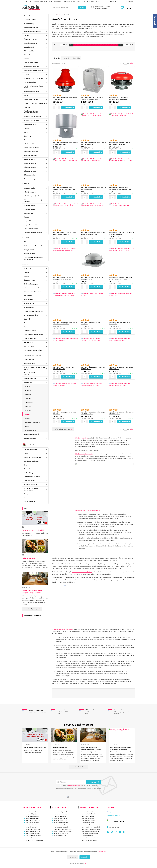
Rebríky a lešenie (29, 481)
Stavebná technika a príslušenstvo (31, 489)
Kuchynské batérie (30, 250)
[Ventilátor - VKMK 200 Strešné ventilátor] (93, 305)
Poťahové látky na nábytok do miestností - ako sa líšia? (120, 748)
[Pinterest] (124, 832)
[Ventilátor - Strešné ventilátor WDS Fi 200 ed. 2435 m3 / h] (93, 170)
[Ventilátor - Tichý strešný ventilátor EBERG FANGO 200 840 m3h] (65, 215)
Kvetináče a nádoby (30, 82)
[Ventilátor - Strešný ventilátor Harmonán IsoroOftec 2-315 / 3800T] (121, 170)
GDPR (83, 1)
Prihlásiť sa (92, 782)
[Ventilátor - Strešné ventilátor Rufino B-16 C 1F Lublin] (65, 80)
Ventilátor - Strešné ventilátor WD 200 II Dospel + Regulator (120, 143)
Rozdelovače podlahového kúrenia (33, 351)
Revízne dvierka (29, 346)
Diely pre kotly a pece (31, 284)
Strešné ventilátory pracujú (83, 454)
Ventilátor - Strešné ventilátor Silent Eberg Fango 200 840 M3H (93, 233)
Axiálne (27, 386)
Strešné (27, 414)
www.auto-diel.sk (87, 812)
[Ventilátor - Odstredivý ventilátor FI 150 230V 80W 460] (65, 350)
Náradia (26, 95)
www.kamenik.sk (31, 812)
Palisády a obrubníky (31, 99)
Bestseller (27, 16)
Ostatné (27, 319)
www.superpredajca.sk (61, 827)
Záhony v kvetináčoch (31, 152)
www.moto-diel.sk (88, 816)
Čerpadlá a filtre (29, 280)
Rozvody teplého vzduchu (32, 356)
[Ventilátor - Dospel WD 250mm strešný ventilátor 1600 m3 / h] (65, 260)
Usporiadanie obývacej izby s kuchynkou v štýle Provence (32, 592)
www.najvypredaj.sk (60, 816)
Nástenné (28, 394)
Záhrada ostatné (30, 175)
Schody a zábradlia (30, 484)
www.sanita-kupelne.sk (33, 829)
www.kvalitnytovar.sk (60, 814)
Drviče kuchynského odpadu (33, 246)
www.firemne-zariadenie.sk (90, 831)
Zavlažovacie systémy (31, 148)
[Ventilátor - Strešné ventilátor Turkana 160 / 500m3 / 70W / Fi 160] (65, 170)
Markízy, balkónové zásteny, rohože (33, 87)
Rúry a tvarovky (29, 360)
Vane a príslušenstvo (31, 229)
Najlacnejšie (66, 58)
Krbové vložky (28, 300)
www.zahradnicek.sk (60, 836)
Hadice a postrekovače (31, 66)
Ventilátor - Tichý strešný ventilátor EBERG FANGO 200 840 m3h (64, 233)
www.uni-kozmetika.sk (61, 833)
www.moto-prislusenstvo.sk (91, 829)
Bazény (26, 35)
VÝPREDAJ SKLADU (30, 20)
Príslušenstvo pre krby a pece (34, 335)
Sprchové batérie (29, 205)
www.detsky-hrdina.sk (33, 818)
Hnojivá (26, 74)
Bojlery (26, 276)
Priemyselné (29, 402)
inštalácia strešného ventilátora (82, 572)
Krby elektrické (29, 303)
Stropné (27, 418)
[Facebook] (109, 832)
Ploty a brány (28, 473)
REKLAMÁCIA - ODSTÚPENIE (72, 1)
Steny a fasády (29, 494)
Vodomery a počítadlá (31, 434)
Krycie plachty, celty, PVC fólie (34, 78)
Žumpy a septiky (29, 179)
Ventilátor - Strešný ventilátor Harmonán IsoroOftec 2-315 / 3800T (120, 188)
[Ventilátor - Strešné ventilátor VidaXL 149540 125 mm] (121, 350)
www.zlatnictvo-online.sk (34, 838)
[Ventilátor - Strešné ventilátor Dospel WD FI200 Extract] (121, 395)
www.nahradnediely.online (90, 833)
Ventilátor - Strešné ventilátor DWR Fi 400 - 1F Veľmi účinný (93, 143)
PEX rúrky (27, 107)
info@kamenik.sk (114, 827)
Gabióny (26, 59)
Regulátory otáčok (30, 338)
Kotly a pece (28, 296)
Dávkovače (27, 242)
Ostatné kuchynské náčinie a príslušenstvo (33, 258)
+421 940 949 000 (101, 9)
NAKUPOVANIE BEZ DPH (40, 1)
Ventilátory (28, 382)
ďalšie (131, 63)
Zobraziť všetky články (30, 609)
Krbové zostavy (29, 307)
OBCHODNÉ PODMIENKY (55, 1)
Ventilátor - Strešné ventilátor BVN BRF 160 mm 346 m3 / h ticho (120, 278)
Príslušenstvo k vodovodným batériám (33, 200)
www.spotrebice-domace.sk (63, 829)
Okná (26, 465)
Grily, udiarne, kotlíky (31, 63)
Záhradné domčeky (30, 155)
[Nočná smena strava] (35, 546)
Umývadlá (27, 221)
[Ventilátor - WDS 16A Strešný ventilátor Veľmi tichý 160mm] (121, 80)
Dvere (26, 453)
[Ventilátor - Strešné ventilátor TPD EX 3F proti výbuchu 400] (65, 125)
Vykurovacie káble (30, 438)
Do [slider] (120, 45)
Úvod (53, 15)
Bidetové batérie (29, 188)
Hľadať (82, 8)
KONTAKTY (90, 1)
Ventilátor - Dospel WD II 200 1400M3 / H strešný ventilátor (121, 233)
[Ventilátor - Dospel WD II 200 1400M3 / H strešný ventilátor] (121, 215)
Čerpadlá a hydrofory (31, 39)
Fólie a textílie (29, 51)
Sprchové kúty (29, 213)
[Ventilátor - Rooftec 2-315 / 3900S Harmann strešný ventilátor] (93, 80)
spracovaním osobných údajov (74, 785)
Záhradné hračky (29, 159)
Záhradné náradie (30, 171)
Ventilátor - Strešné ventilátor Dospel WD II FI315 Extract (93, 413)
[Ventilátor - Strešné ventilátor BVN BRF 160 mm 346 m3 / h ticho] (121, 260)
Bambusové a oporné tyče (32, 31)
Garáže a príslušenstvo (31, 461)
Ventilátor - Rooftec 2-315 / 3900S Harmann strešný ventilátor (92, 98)
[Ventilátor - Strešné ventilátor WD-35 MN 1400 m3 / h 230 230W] (65, 305)
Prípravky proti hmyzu (31, 120)
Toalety (26, 217)
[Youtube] (121, 832)
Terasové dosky (29, 140)
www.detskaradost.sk (32, 816)
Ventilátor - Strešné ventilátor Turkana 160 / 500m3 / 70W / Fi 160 (64, 188)
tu (85, 863)
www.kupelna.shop (32, 825)
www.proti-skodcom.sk (61, 823)
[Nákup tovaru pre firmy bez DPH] (35, 518)
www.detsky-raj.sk (31, 814)
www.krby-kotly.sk (88, 823)
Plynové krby (28, 327)
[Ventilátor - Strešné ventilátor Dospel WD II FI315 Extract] (93, 395)
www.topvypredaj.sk (60, 818)
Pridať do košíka (68, 107)
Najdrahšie (76, 58)
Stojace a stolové (30, 430)
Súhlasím (84, 857)
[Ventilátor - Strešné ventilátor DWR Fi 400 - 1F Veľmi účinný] (93, 125)
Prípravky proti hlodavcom (33, 117)
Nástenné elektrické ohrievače (34, 311)
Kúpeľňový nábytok (30, 192)
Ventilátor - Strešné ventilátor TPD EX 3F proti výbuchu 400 (65, 143)
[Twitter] (113, 832)
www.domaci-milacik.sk (33, 820)
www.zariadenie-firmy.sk (89, 840)
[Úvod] (36, 7)
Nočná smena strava (29, 558)
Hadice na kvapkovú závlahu (33, 70)
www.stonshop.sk (31, 827)
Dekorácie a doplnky (30, 43)
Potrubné (28, 398)
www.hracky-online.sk (32, 823)
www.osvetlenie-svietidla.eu (63, 831)
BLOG (97, 1)
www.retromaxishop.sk (61, 825)
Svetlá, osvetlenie (30, 502)
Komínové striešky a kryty (32, 292)
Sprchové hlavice (29, 209)
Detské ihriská (29, 47)
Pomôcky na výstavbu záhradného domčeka (31, 112)
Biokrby (26, 272)
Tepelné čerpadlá (30, 378)
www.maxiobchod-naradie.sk (91, 827)
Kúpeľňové (28, 390)
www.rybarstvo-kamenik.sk (34, 840)
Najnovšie (57, 58)
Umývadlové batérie (31, 225)
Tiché (27, 426)
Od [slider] (71, 45)
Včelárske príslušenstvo (32, 144)
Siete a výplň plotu (30, 124)
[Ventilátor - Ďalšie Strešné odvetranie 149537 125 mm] (93, 350)
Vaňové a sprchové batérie (33, 233)
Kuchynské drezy (29, 254)
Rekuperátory (28, 342)
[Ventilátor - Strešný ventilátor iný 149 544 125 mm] (65, 395)
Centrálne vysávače (30, 449)
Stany (26, 132)
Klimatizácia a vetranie (32, 288)
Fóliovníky (27, 55)
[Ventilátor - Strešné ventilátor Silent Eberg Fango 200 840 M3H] (93, 215)
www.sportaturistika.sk (33, 833)
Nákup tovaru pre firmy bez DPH (33, 530)
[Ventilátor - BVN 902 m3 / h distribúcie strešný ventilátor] (93, 260)
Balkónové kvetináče (31, 28)
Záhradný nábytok (30, 167)
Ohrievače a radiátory (31, 315)
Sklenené (28, 410)
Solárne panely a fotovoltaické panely (34, 368)
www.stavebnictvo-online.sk (91, 825)
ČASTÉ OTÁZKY (27, 1)
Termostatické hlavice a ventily (32, 374)
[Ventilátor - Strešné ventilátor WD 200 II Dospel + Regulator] (121, 125)
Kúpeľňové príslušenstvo (32, 196)
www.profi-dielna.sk (88, 818)
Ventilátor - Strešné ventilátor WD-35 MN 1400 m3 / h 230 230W (65, 323)
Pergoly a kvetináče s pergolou (34, 103)
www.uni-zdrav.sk (87, 836)
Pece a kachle (28, 323)
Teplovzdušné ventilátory (33, 422)
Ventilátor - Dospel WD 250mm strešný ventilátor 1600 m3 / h (63, 278)
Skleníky (27, 128)
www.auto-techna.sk (88, 814)
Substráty (27, 136)
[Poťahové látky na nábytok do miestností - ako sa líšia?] (122, 735)
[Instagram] (117, 832)
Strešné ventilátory (81, 438)
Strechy (26, 498)
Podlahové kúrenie (30, 331)
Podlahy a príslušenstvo (32, 477)
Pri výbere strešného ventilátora (62, 629)
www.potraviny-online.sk (33, 836)
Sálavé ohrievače (29, 363)
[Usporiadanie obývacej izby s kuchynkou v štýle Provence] (35, 579)
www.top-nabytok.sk (60, 820)
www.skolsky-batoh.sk (33, 831)
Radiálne (28, 406)
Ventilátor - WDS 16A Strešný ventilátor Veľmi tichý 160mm (118, 98)
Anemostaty (28, 268)
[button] (63, 839)
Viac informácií (101, 851)
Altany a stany (29, 24)
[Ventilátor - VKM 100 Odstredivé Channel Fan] (121, 305)
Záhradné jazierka (30, 163)
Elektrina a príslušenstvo (32, 457)
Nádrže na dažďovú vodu (32, 91)
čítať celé (29, 535)
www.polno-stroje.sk (88, 820)
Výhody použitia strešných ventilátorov (87, 511)
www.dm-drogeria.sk (60, 812)
